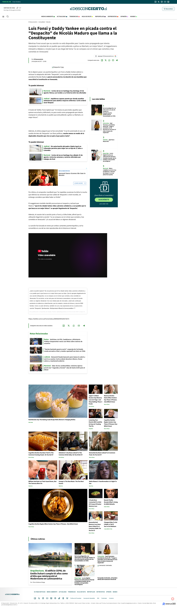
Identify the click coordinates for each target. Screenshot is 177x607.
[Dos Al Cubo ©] (169, 605)
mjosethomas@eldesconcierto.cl (129, 603)
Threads (63, 598)
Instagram (43, 598)
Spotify (55, 598)
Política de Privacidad (75, 598)
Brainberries (64, 171)
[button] (168, 9)
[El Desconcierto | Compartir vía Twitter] (106, 60)
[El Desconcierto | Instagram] (162, 2)
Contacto (111, 598)
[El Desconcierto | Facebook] (155, 2)
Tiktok (59, 598)
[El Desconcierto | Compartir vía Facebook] (102, 60)
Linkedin (51, 598)
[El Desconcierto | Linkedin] (168, 2)
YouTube (47, 598)
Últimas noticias (39, 592)
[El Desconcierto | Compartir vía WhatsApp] (109, 60)
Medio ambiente (47, 16)
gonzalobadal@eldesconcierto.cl (9, 604)
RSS (98, 598)
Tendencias (73, 16)
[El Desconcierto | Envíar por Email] (113, 60)
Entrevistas (112, 16)
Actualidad (61, 16)
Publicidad (104, 598)
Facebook (35, 598)
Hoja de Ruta (87, 16)
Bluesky (67, 598)
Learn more (78, 183)
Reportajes (99, 16)
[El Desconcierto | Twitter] (159, 1)
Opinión (123, 16)
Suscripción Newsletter (89, 598)
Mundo (133, 16)
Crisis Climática (16, 2)
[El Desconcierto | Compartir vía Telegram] (117, 60)
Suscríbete (103, 200)
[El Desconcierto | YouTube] (165, 1)
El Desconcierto (33, 22)
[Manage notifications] (172, 598)
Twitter (39, 598)
